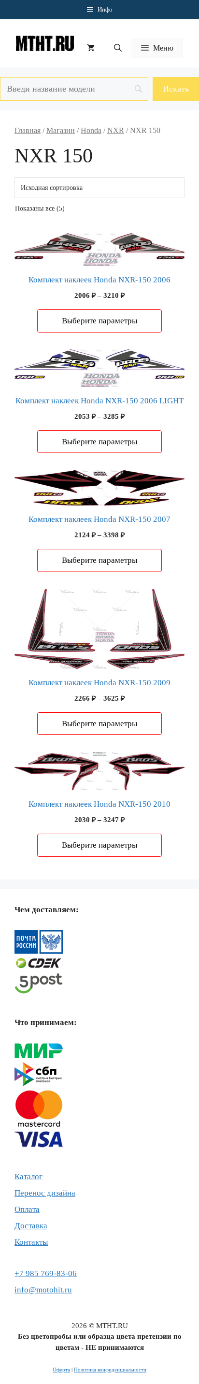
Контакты (31, 1242)
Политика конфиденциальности (110, 1369)
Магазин (60, 130)
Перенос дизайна (44, 1193)
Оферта (61, 1369)
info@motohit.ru (43, 1289)
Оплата (27, 1209)
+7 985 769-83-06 (45, 1273)
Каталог (28, 1176)
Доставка (30, 1225)
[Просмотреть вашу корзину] (90, 48)
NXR (115, 130)
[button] (117, 48)
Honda (91, 130)
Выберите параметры (99, 320)
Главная (27, 130)
